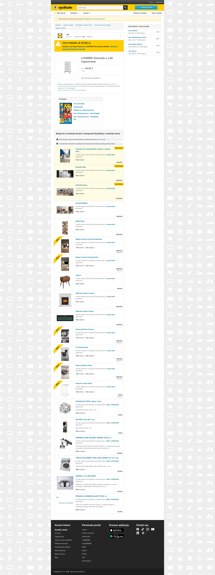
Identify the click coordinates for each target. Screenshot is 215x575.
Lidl (106, 86)
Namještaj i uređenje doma (84, 25)
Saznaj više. (102, 139)
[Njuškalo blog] (143, 533)
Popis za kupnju (157, 13)
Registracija (159, 2)
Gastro (84, 550)
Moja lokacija (61, 13)
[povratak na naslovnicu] (61, 7)
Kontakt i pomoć (61, 529)
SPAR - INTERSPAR (112, 405)
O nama (58, 533)
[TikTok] (142, 529)
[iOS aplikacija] (116, 530)
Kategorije (73, 13)
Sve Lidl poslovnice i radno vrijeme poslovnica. (72, 90)
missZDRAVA (86, 543)
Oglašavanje (59, 536)
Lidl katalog (78, 107)
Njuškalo (58, 25)
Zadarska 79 (61, 88)
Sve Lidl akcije (79, 103)
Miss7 (84, 547)
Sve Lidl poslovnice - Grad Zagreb (87, 113)
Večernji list (86, 536)
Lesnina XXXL (110, 155)
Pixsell (84, 554)
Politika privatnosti (61, 543)
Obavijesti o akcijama (140, 13)
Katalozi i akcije (68, 25)
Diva (83, 557)
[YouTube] (152, 529)
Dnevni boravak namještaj (103, 25)
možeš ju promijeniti (98, 19)
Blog (56, 557)
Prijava (151, 2)
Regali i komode (61, 28)
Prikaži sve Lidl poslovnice (84, 110)
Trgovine (86, 13)
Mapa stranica (60, 554)
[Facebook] (137, 529)
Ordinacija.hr (86, 561)
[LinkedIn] (138, 533)
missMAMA (86, 540)
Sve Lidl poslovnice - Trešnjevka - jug (86, 117)
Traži (125, 7)
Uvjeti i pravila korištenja (63, 540)
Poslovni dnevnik (88, 533)
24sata (84, 529)
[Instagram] (147, 529)
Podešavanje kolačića (62, 547)
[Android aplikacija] (116, 536)
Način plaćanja (60, 550)
